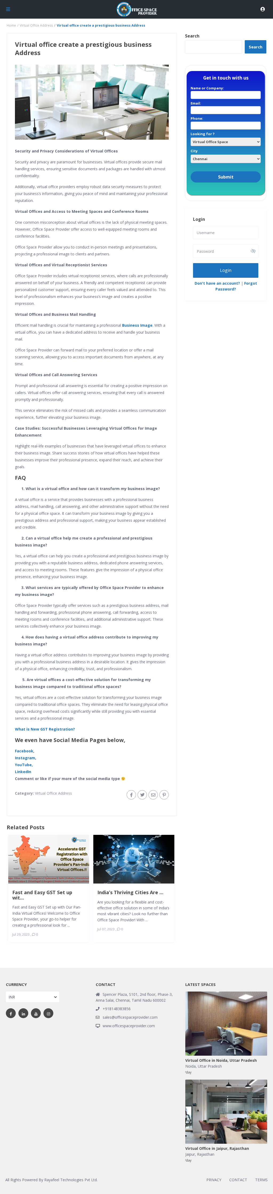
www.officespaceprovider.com (129, 1025)
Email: (196, 103)
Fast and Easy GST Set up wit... (42, 895)
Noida (190, 1066)
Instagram (25, 757)
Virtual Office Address (36, 25)
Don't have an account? (217, 283)
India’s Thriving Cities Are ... (130, 892)
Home (11, 25)
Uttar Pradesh (210, 1066)
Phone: (197, 118)
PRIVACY (213, 1179)
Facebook (24, 750)
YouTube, (24, 764)
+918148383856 (117, 1008)
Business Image (137, 325)
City (194, 150)
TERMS (261, 1179)
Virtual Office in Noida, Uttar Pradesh (221, 1060)
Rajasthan (205, 1154)
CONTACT (238, 1179)
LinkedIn (23, 771)
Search (192, 36)
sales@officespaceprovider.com (130, 1017)
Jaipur (190, 1154)
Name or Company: (207, 88)
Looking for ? (203, 133)
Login (225, 270)
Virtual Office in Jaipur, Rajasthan (217, 1148)
